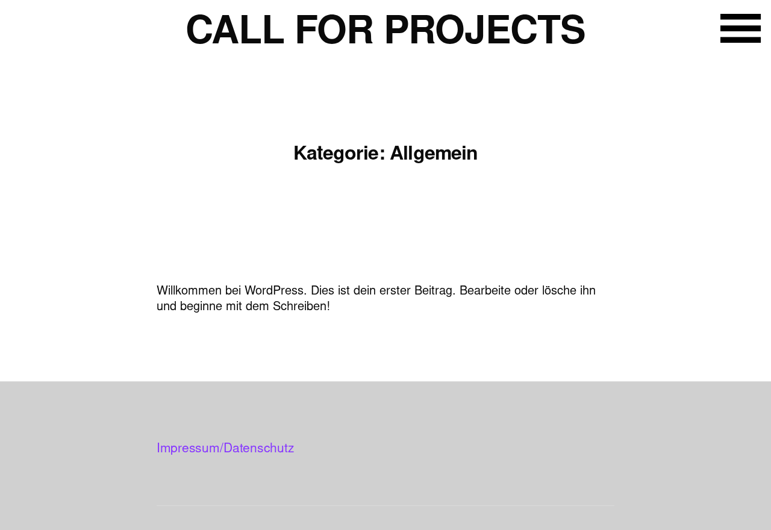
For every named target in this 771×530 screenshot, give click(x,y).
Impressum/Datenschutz (225, 449)
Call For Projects (385, 34)
